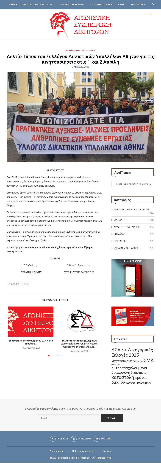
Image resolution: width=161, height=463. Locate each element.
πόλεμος (144, 382)
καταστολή (122, 377)
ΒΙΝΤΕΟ (122, 4)
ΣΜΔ (149, 360)
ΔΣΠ (124, 350)
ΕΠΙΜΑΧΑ (134, 234)
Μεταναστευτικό (121, 361)
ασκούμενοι (115, 365)
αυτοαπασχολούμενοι (129, 368)
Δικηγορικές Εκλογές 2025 (132, 352)
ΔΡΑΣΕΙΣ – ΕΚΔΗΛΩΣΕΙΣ (72, 4)
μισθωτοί (130, 382)
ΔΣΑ (116, 350)
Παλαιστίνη (138, 361)
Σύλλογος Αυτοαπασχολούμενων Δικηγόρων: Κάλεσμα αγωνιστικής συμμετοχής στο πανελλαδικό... (79, 343)
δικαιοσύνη (120, 372)
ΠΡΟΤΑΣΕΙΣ (134, 241)
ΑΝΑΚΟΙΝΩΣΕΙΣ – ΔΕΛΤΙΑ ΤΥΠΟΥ (39, 4)
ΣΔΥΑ (26, 284)
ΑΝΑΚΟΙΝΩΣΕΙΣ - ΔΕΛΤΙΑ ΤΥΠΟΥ (80, 50)
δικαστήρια (14, 284)
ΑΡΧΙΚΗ (13, 4)
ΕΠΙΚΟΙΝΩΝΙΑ (138, 4)
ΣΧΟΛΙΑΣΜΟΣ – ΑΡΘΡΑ (101, 4)
